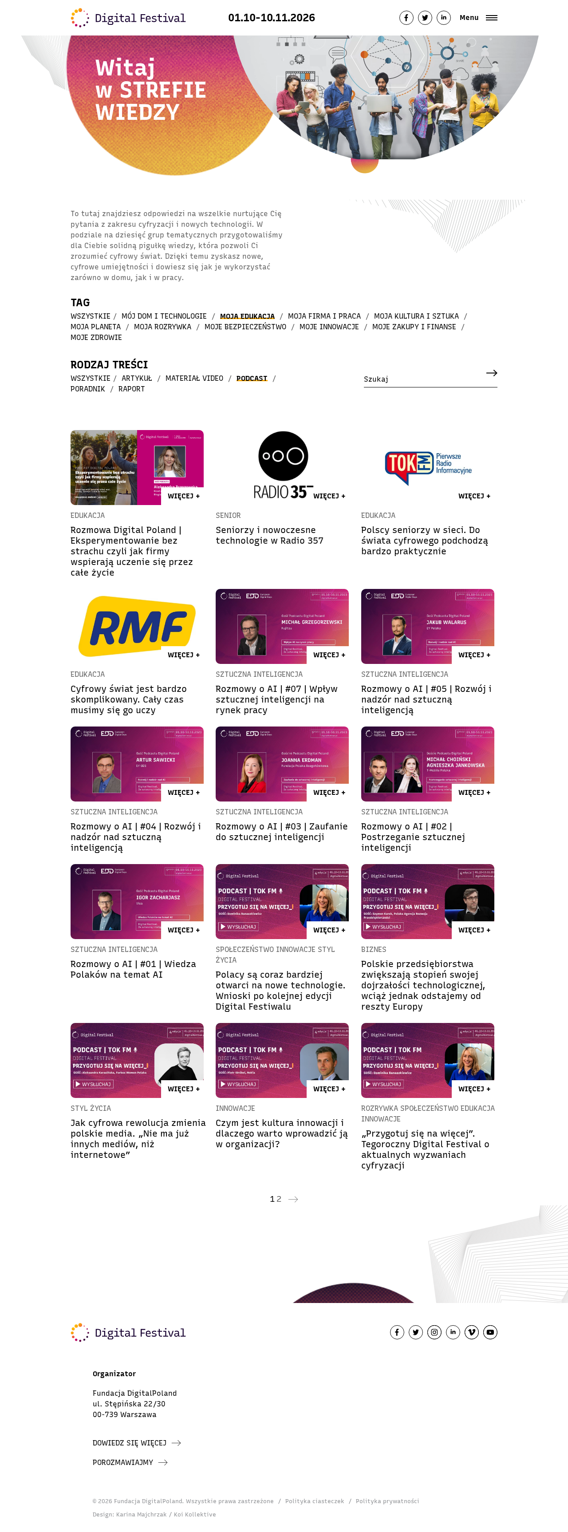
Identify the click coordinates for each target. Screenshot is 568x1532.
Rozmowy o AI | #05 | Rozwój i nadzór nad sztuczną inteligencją (426, 699)
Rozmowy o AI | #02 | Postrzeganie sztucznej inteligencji (413, 837)
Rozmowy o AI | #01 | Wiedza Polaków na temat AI (133, 969)
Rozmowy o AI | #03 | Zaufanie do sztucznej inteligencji (282, 831)
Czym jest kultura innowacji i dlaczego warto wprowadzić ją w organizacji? (282, 1133)
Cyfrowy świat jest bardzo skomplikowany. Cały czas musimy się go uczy (129, 699)
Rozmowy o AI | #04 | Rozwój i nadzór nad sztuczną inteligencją (136, 837)
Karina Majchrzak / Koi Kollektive (166, 1514)
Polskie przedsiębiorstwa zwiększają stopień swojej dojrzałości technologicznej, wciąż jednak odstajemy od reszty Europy (423, 985)
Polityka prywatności (387, 1501)
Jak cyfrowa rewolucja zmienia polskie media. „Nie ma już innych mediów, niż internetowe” (138, 1138)
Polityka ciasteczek (314, 1501)
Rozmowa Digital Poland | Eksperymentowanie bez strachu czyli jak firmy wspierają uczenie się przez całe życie (132, 551)
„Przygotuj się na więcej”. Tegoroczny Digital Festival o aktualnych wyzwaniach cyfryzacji (425, 1149)
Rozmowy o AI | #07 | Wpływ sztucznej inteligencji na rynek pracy (277, 699)
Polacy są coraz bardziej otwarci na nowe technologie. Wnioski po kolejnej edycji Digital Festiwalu (281, 990)
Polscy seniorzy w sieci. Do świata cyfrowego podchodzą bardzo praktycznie (424, 541)
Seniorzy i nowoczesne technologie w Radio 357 (269, 535)
